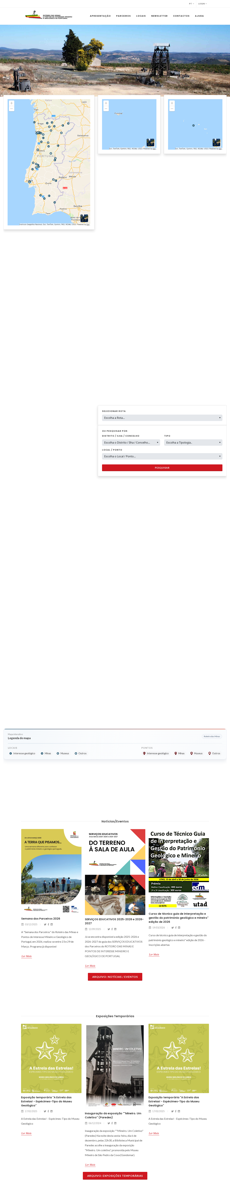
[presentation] (3, 61)
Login (201, 3)
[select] (157, 442)
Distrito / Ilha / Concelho (120, 435)
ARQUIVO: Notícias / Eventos (115, 976)
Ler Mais (26, 966)
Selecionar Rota (114, 411)
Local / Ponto (112, 449)
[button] (219, 418)
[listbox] (131, 442)
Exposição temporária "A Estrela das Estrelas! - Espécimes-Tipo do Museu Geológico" (110, 1101)
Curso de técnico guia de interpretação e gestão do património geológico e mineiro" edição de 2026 (115, 918)
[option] (128, 442)
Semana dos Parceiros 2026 (168, 919)
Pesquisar (162, 467)
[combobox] (162, 418)
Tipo (167, 435)
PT (190, 3)
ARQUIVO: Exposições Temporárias (115, 1175)
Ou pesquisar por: (115, 431)
